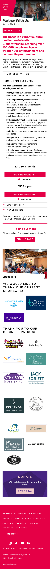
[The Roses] (6, 7)
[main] (25, 248)
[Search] (39, 5)
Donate (19, 518)
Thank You (34, 523)
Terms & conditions (9, 548)
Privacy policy (22, 548)
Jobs (5, 523)
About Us (8, 518)
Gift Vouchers (18, 523)
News (28, 518)
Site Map (32, 548)
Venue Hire (39, 518)
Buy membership (25, 174)
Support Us (35, 514)
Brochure (8, 528)
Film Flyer (21, 528)
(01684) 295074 (10, 534)
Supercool (13, 564)
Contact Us (9, 514)
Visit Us (22, 514)
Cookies (40, 548)
